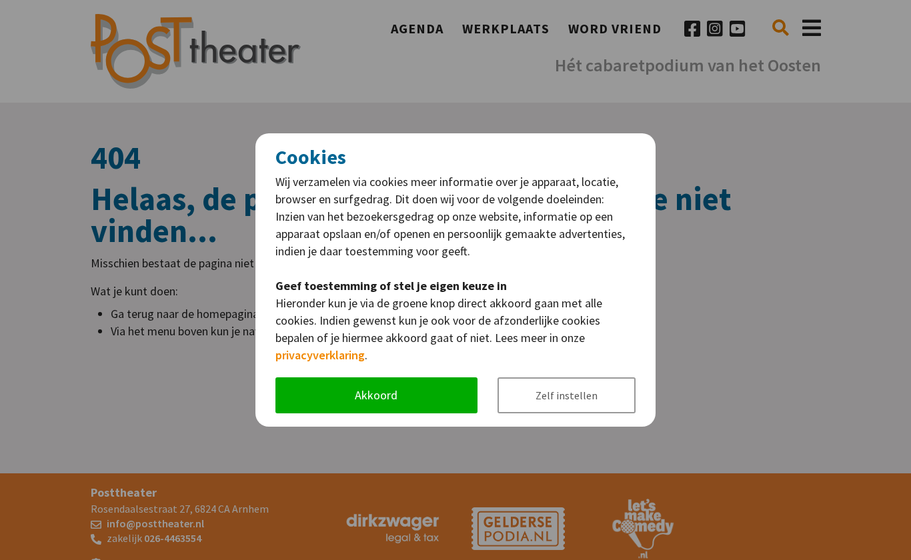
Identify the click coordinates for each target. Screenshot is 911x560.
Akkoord (376, 395)
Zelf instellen (567, 395)
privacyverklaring (320, 355)
